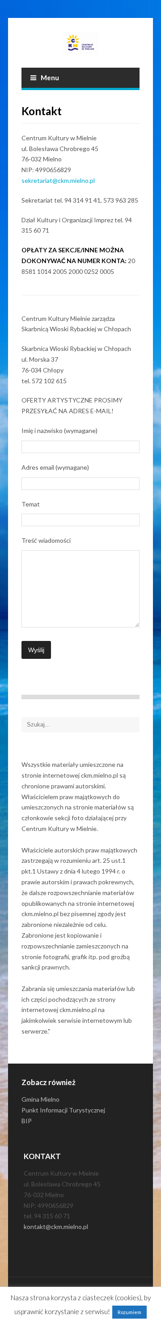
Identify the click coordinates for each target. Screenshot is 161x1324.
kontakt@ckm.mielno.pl (56, 1226)
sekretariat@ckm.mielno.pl (58, 180)
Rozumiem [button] (129, 1312)
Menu (50, 78)
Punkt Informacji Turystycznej (63, 1110)
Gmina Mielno (40, 1099)
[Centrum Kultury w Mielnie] (80, 42)
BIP (26, 1121)
